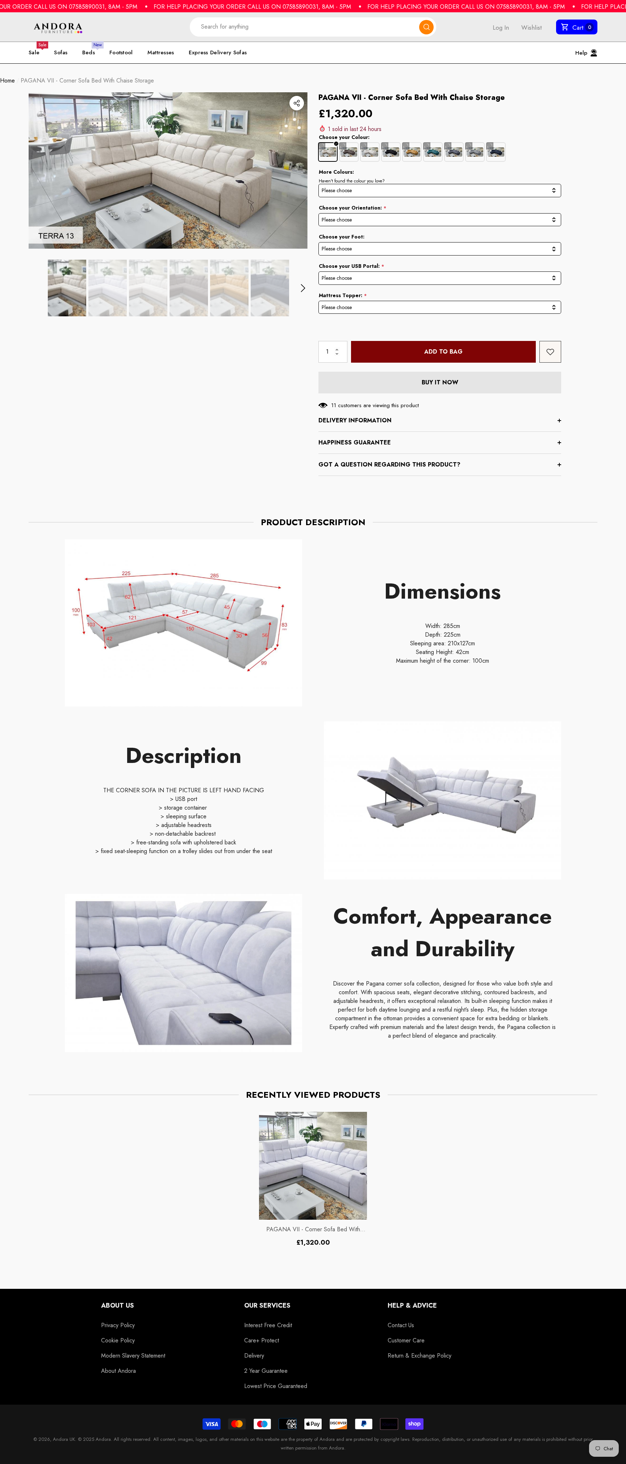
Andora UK (64, 1439)
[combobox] (304, 27)
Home (7, 80)
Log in (501, 27)
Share (296, 103)
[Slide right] (303, 287)
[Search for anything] (313, 27)
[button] (576, 27)
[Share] (296, 103)
